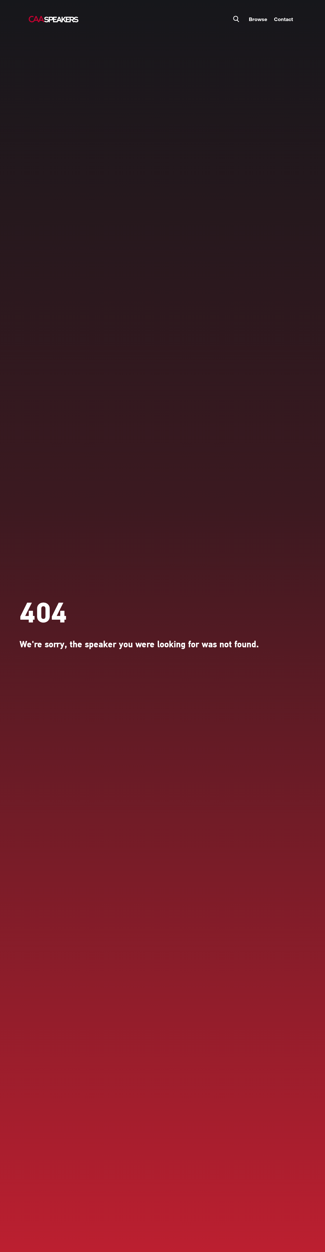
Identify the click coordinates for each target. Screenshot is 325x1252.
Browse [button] (258, 19)
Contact (283, 19)
